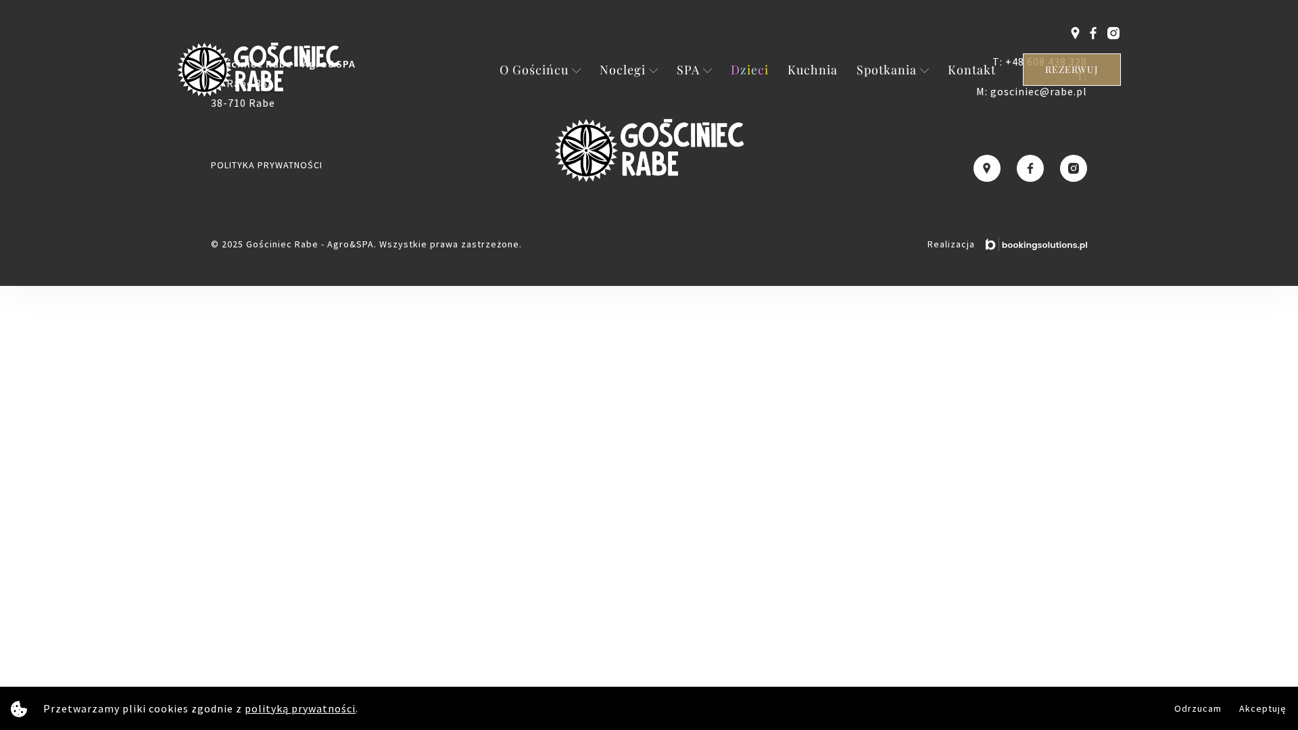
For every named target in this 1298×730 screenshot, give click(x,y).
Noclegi (623, 70)
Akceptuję (1263, 708)
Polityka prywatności (266, 165)
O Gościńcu (534, 70)
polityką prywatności (300, 708)
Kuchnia (813, 70)
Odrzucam (1198, 708)
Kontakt (972, 70)
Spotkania (887, 70)
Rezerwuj (1072, 69)
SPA (688, 70)
